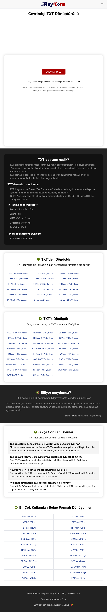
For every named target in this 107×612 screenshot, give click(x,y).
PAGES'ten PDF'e (78, 533)
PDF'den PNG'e (29, 527)
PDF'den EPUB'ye (29, 561)
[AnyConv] (53, 4)
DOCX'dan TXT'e (78, 566)
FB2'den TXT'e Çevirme (68, 348)
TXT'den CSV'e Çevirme (43, 273)
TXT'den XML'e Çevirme (43, 299)
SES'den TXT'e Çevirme (17, 332)
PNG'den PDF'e (78, 544)
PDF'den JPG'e (29, 516)
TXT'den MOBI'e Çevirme (17, 289)
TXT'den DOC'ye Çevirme (69, 273)
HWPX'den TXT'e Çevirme (17, 359)
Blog (64, 593)
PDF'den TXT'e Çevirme (68, 364)
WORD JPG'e (29, 572)
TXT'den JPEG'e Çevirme (43, 284)
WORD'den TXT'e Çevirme (68, 369)
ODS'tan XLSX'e (78, 561)
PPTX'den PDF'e (78, 516)
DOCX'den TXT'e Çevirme (68, 343)
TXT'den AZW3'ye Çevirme (17, 273)
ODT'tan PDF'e (78, 522)
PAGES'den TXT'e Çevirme (17, 364)
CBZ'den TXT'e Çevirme (17, 338)
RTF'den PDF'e (78, 527)
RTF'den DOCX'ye (78, 572)
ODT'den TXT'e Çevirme (68, 359)
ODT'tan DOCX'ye (78, 555)
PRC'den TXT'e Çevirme (17, 369)
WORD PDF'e (29, 522)
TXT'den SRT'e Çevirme (17, 294)
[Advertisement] (53, 123)
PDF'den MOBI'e (28, 577)
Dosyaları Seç (53, 71)
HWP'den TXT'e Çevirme (69, 354)
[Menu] (102, 4)
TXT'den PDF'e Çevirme (43, 289)
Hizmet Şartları (52, 593)
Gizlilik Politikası (35, 593)
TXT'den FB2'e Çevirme (68, 278)
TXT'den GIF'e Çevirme (17, 284)
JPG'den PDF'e (78, 550)
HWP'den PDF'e (78, 577)
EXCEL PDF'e (29, 566)
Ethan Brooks (72, 415)
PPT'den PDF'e (29, 555)
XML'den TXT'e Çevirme (43, 375)
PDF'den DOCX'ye (29, 544)
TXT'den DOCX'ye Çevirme (17, 278)
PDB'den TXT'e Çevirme (43, 364)
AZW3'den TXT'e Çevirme (43, 332)
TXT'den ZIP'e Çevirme (68, 299)
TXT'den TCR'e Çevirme (42, 294)
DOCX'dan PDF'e (29, 538)
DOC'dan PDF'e (29, 533)
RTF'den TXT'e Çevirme (42, 369)
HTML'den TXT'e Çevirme (17, 354)
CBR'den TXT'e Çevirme (68, 332)
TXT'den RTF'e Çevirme (68, 289)
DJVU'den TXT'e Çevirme (17, 343)
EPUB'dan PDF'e (78, 538)
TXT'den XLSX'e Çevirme (17, 299)
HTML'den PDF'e (29, 550)
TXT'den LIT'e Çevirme (68, 284)
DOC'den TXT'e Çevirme (43, 343)
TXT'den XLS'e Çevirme (68, 294)
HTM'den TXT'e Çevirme (43, 354)
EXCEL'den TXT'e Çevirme (43, 348)
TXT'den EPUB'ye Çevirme (43, 278)
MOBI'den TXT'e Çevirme (43, 359)
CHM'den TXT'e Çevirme (43, 338)
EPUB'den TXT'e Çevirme (17, 348)
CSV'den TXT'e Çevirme (68, 338)
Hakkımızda (74, 593)
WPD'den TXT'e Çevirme (17, 375)
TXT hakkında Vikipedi (21, 238)
